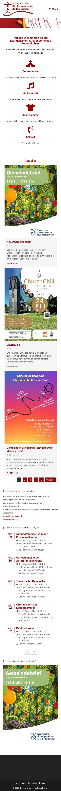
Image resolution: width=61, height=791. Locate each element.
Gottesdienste (31, 71)
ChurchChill (13, 344)
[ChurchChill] (31, 304)
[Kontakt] (30, 129)
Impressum (20, 783)
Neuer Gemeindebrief (19, 241)
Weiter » (50, 479)
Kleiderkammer (30, 115)
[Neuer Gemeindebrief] (31, 201)
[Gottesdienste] (30, 63)
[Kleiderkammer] (30, 107)
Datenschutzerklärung (36, 783)
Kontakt (30, 136)
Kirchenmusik (30, 93)
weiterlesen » (13, 263)
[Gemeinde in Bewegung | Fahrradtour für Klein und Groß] (31, 407)
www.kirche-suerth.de (13, 516)
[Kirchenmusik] (30, 85)
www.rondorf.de (10, 519)
